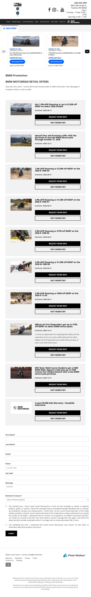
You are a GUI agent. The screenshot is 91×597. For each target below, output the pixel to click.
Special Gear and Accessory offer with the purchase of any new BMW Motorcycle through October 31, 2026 (55, 137)
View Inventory (17, 62)
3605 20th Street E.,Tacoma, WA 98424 (79, 6)
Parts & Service (44, 22)
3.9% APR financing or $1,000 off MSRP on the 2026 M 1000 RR (57, 263)
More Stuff (54, 22)
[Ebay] (58, 10)
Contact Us (10, 560)
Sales (36, 22)
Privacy (27, 558)
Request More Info (57, 117)
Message (9, 483)
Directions (18, 558)
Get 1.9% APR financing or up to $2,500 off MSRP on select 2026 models (56, 105)
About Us (62, 22)
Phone (8, 464)
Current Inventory (27, 22)
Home (8, 22)
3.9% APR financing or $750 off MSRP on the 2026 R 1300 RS (56, 232)
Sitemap (19, 560)
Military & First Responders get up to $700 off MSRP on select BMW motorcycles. (56, 325)
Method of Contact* (14, 496)
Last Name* (10, 444)
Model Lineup (16, 22)
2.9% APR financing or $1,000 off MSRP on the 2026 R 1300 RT (57, 200)
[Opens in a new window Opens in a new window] (49, 10)
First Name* (10, 435)
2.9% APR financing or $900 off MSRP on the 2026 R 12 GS (56, 294)
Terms (35, 558)
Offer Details (16, 58)
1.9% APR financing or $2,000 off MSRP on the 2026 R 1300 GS (57, 169)
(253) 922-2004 (80, 3)
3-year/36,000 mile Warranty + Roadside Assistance (54, 404)
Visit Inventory (58, 122)
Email (8, 454)
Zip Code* (9, 473)
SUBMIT (11, 533)
